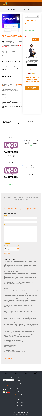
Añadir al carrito (35, 39)
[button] (19, 123)
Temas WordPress (20, 405)
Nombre (6, 215)
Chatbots (18, 380)
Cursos (18, 382)
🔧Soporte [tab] (27, 199)
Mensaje (5, 224)
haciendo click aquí (13, 326)
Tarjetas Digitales (20, 402)
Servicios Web (19, 397)
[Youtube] (7, 385)
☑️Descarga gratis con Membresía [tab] (11, 197)
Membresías (19, 386)
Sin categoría (19, 399)
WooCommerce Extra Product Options (33, 126)
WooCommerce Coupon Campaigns (11, 182)
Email (5, 220)
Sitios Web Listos (19, 400)
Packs (18, 389)
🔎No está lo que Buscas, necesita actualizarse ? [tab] (28, 197)
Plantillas (18, 391)
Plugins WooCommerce (11, 155)
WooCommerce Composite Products (11, 156)
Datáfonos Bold (19, 383)
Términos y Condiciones (16, 412)
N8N (17, 388)
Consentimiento (7, 243)
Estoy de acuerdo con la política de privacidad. (14, 245)
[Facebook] (4, 385)
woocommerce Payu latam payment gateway (31, 168)
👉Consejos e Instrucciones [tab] (18, 199)
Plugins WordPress (20, 396)
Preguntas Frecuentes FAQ (25, 412)
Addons (27, 167)
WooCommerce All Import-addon (31, 143)
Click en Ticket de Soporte (8, 358)
